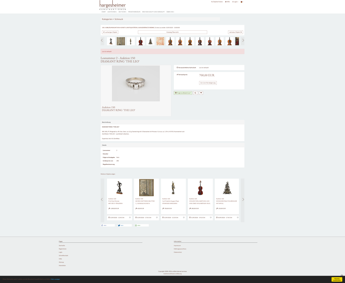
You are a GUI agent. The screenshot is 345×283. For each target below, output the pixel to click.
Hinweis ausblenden (337, 279)
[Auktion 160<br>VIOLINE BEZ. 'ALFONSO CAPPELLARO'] (180, 41)
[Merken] (201, 93)
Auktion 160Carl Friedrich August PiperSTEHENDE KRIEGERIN (170, 201)
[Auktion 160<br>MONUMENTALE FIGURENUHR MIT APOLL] (150, 41)
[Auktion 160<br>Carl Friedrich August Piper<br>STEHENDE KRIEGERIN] (131, 41)
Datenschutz (178, 252)
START (104, 12)
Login (60, 252)
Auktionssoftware (169, 273)
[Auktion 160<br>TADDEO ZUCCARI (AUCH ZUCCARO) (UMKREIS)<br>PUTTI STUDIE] (160, 41)
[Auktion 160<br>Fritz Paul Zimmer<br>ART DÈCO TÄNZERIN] (111, 41)
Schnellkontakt (63, 255)
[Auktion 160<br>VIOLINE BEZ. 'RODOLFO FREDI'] (190, 41)
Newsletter (62, 265)
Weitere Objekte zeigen (108, 174)
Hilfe (60, 259)
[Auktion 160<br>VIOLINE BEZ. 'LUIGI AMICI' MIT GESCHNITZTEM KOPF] (210, 41)
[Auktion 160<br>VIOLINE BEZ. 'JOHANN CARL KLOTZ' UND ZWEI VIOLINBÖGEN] (170, 41)
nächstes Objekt (234, 32)
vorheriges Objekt (111, 32)
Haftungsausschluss (180, 249)
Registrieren (62, 249)
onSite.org (178, 273)
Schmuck (119, 19)
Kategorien (107, 19)
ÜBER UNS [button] (169, 12)
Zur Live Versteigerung (208, 83)
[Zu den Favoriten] (130, 217)
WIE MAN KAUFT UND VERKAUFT (153, 12)
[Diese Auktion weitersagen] (195, 93)
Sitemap (61, 262)
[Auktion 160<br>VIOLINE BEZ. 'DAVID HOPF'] (200, 41)
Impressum (177, 245)
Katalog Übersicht (173, 32)
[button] (217, 1)
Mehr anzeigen (55, 279)
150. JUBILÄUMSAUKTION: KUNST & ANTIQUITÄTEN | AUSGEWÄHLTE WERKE (128, 27)
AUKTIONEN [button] (112, 12)
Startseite (62, 245)
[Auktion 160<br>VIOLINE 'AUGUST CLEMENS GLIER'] (230, 41)
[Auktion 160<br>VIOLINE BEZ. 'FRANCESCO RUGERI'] (220, 41)
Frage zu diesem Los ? (184, 93)
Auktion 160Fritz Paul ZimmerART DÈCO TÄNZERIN (115, 201)
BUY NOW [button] (122, 12)
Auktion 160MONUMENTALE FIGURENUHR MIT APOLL (226, 201)
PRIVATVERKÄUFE (134, 12)
